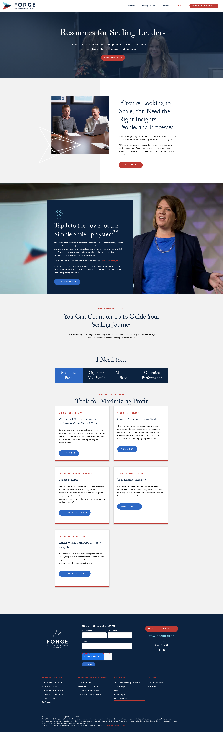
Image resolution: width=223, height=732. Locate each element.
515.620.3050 (161, 642)
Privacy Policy (120, 725)
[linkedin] (164, 650)
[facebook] (159, 650)
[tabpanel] (111, 491)
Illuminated (110, 725)
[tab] (69, 375)
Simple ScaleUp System (110, 261)
